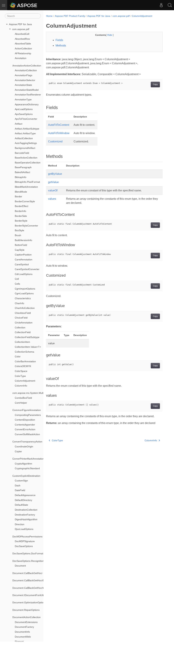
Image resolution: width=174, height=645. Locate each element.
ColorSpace (21, 371)
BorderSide (21, 216)
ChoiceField (21, 317)
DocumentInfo (22, 631)
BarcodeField (22, 153)
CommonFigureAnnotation (26, 410)
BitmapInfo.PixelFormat (27, 182)
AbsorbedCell (22, 34)
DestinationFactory (25, 514)
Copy (155, 84)
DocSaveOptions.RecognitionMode (31, 561)
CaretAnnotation (23, 259)
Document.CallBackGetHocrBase (30, 580)
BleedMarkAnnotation (26, 186)
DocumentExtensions (26, 622)
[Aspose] (24, 5)
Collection (20, 327)
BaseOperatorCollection (27, 162)
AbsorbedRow (22, 38)
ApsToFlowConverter (26, 118)
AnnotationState (23, 85)
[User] (161, 5)
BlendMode (21, 191)
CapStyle (19, 250)
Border (18, 196)
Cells (17, 283)
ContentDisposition (25, 419)
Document (20, 565)
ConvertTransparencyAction (27, 441)
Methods (61, 45)
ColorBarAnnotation (25, 361)
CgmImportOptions (25, 288)
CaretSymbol (22, 264)
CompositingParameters (28, 415)
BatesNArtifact (22, 172)
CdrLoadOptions (23, 274)
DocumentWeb (23, 636)
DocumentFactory (24, 627)
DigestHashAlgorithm (26, 519)
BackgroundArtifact (25, 148)
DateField (20, 490)
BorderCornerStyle (25, 201)
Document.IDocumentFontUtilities (30, 595)
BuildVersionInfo (23, 240)
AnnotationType (23, 99)
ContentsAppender (25, 424)
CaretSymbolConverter (27, 269)
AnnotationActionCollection (26, 65)
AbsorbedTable (23, 43)
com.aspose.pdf (20, 29)
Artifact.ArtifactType (25, 133)
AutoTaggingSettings (26, 143)
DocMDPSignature (25, 541)
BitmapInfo (20, 177)
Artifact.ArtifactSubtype (27, 128)
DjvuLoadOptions (24, 529)
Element (19, 641)
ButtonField (21, 245)
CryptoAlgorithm (23, 463)
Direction (19, 524)
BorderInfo (20, 211)
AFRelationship (23, 53)
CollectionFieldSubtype (27, 337)
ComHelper (21, 402)
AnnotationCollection (26, 70)
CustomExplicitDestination (26, 475)
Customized (55, 141)
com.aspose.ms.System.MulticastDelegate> (35, 393)
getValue (53, 182)
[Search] (170, 5)
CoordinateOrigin (24, 446)
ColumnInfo (21, 385)
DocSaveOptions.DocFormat (27, 553)
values (52, 198)
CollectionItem (22, 342)
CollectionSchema (24, 351)
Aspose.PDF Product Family (70, 16)
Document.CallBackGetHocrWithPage (32, 588)
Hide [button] (110, 35)
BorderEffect (21, 206)
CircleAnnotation (23, 322)
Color (18, 356)
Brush (18, 235)
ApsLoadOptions (24, 109)
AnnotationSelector (25, 80)
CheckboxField (23, 313)
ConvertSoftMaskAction (27, 434)
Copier (18, 451)
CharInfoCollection (25, 308)
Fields (59, 40)
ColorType (20, 376)
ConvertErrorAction (25, 429)
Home (49, 16)
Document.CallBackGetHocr (27, 573)
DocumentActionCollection (26, 617)
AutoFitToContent (58, 124)
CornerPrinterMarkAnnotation (28, 458)
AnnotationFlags (23, 75)
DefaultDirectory (23, 500)
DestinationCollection (26, 509)
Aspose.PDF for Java (20, 24)
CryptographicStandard (27, 468)
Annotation (20, 58)
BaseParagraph (23, 167)
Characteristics (23, 298)
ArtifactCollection (24, 138)
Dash (17, 485)
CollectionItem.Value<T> (28, 346)
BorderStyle (21, 220)
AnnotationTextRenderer (28, 94)
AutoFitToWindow (58, 133)
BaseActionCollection (26, 157)
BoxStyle (19, 230)
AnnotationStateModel (27, 89)
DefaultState (21, 504)
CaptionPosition (23, 254)
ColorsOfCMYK (23, 366)
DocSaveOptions (24, 546)
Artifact (18, 123)
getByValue (55, 173)
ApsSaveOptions (24, 114)
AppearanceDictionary (27, 104)
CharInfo (19, 303)
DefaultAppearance (25, 495)
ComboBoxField (23, 397)
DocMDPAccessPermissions (27, 536)
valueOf (52, 190)
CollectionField (23, 332)
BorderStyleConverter (26, 225)
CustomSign (21, 480)
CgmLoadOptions (24, 293)
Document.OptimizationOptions (29, 602)
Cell (17, 278)
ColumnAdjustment (25, 380)
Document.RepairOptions (26, 610)
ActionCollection (23, 48)
